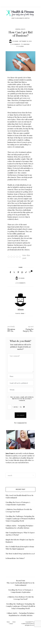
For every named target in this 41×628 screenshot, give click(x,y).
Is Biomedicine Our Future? (15, 558)
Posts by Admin (19, 313)
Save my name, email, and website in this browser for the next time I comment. (21, 398)
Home (8, 622)
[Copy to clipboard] (26, 272)
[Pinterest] (18, 272)
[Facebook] (10, 272)
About (13, 622)
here (27, 463)
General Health (20, 29)
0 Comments (16, 44)
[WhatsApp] (22, 272)
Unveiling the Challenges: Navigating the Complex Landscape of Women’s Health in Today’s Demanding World (20, 518)
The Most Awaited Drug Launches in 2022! (20, 554)
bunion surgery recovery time (18, 217)
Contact (11, 623)
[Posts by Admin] (10, 41)
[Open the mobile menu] (36, 3)
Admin (16, 41)
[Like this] (30, 272)
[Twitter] (14, 272)
